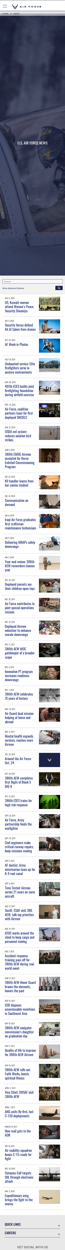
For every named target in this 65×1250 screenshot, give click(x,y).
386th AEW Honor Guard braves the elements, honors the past (20, 986)
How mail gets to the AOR (18, 1132)
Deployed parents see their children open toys (20, 586)
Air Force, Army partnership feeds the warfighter (18, 824)
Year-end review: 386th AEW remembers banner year (20, 565)
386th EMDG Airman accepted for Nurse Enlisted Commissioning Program (20, 460)
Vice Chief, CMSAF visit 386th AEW (19, 1094)
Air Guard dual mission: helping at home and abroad (19, 717)
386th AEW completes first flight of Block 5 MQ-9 (19, 782)
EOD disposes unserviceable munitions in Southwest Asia (20, 1009)
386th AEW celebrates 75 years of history (19, 696)
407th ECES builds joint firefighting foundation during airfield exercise (19, 390)
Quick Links (13, 1224)
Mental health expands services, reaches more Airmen (19, 740)
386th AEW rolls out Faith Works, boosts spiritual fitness (17, 1073)
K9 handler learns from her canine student (19, 483)
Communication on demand (16, 502)
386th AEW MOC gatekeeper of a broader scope (20, 653)
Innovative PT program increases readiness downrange (19, 675)
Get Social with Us (32, 1247)
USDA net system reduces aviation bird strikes (18, 435)
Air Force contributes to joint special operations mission (20, 607)
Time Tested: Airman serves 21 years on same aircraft (20, 892)
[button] (5, 6)
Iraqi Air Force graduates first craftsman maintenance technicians (20, 523)
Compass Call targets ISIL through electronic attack (19, 1177)
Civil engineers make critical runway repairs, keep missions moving (19, 846)
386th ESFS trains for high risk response (18, 802)
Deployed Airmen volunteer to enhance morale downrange (18, 630)
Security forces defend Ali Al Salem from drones (20, 327)
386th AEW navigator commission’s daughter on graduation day (19, 1032)
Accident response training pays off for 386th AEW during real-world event (20, 962)
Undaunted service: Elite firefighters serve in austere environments (20, 368)
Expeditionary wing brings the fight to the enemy (19, 1199)
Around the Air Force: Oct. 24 (18, 760)
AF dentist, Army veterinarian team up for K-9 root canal (20, 869)
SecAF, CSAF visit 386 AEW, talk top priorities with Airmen (19, 914)
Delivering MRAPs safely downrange (20, 544)
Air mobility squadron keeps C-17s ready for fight (18, 1154)
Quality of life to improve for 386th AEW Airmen (20, 1052)
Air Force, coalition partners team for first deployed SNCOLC (19, 413)
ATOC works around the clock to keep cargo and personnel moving (19, 937)
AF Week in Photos (16, 344)
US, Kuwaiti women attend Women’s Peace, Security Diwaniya (19, 306)
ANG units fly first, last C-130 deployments (19, 1113)
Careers (10, 1233)
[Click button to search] (59, 288)
